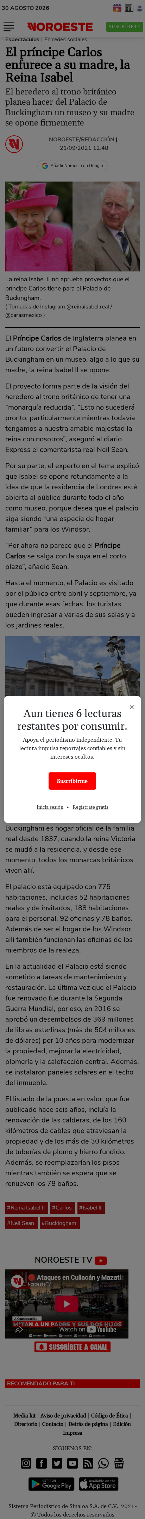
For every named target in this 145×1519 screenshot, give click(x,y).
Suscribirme (72, 781)
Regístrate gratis (90, 807)
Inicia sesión (50, 807)
